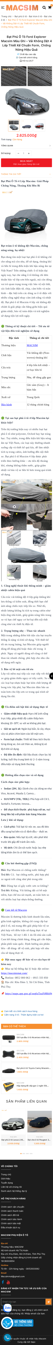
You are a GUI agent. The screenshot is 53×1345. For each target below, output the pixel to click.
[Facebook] (3, 1282)
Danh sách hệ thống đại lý (14, 1191)
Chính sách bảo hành (11, 1219)
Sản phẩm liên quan (26, 1101)
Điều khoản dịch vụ (10, 1227)
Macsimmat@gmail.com (13, 1276)
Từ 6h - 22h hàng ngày (13, 1268)
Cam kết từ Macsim (16, 910)
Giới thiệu (5, 1178)
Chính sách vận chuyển (12, 1207)
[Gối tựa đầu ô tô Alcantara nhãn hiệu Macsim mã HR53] (8, 1038)
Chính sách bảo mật (11, 1223)
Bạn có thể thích (14, 1026)
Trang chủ (6, 1174)
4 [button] (31, 1153)
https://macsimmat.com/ (14, 973)
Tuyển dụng (7, 1182)
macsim (13, 1137)
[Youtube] (8, 1282)
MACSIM (20, 1034)
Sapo (33, 1342)
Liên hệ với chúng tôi (11, 1187)
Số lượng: (6, 153)
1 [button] (20, 1153)
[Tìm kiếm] (44, 6)
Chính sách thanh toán (12, 1211)
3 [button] (27, 1153)
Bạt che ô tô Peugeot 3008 (40, 1140)
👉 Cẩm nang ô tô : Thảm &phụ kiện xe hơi (22, 1014)
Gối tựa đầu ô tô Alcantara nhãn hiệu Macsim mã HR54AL (33, 1053)
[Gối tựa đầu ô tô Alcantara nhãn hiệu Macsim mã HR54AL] (8, 1054)
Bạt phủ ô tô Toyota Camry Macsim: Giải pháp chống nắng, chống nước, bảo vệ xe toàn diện (33, 1068)
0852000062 (32, 1268)
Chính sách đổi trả (10, 1215)
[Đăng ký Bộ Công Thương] (17, 1323)
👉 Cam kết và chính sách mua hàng (19, 1011)
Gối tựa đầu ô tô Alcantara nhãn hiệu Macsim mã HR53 (33, 1037)
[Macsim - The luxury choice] (22, 7)
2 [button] (23, 1153)
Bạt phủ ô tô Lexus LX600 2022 (15, 1140)
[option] (26, 91)
